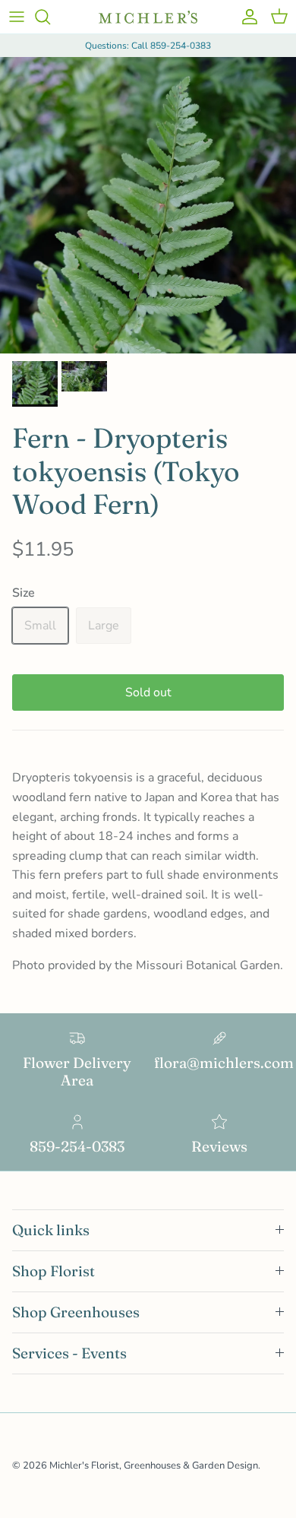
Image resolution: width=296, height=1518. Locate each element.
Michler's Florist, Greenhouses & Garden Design (153, 1465)
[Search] (50, 16)
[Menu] (16, 16)
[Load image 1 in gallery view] (148, 205)
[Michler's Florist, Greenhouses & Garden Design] (148, 17)
